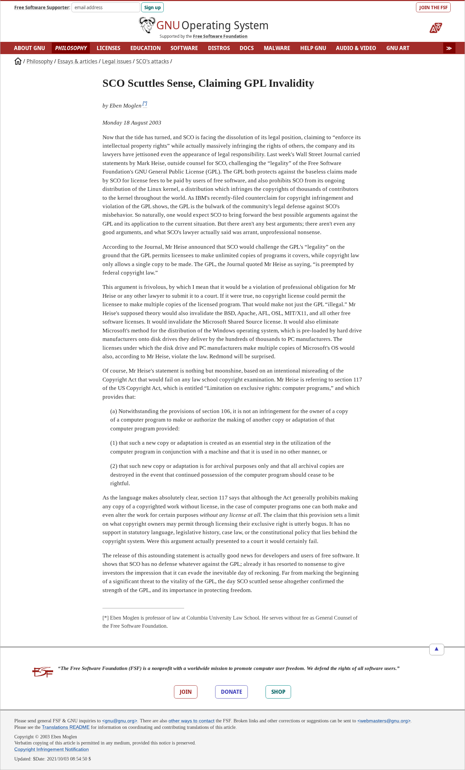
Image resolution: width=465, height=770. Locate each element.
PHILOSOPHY (71, 48)
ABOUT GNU (29, 48)
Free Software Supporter (41, 7)
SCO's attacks (152, 61)
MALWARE (277, 48)
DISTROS (219, 48)
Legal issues (116, 61)
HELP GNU (313, 48)
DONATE (231, 691)
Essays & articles (77, 61)
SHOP (278, 691)
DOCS (247, 48)
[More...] (449, 48)
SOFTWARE (184, 48)
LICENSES (108, 48)
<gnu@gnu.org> (119, 720)
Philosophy (40, 61)
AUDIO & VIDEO (356, 48)
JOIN (186, 691)
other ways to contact (191, 720)
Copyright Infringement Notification (51, 749)
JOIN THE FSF (433, 7)
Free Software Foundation (220, 36)
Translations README (66, 727)
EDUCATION (145, 48)
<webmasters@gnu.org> (384, 720)
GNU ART (398, 48)
